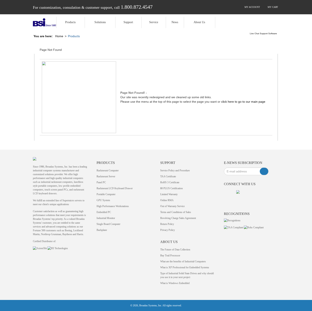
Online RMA (167, 200)
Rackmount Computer (108, 170)
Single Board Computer (108, 224)
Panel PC (101, 182)
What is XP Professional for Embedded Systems (184, 267)
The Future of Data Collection (175, 249)
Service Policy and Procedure (175, 170)
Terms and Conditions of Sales (175, 212)
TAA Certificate (168, 176)
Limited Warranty (169, 194)
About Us (199, 22)
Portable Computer (106, 194)
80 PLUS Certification (171, 188)
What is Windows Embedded (175, 283)
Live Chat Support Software (263, 33)
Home (59, 36)
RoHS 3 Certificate (169, 182)
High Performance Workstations (113, 206)
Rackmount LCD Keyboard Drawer (115, 188)
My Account (252, 7)
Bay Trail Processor (170, 255)
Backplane (102, 230)
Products (70, 22)
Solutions (100, 22)
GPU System (103, 200)
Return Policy (167, 224)
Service (153, 22)
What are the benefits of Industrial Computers (183, 261)
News (174, 22)
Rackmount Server (106, 176)
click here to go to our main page (243, 101)
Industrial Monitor (106, 218)
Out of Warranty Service (172, 206)
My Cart (272, 7)
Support (128, 22)
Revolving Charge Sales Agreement (178, 218)
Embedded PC (104, 212)
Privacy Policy (167, 230)
